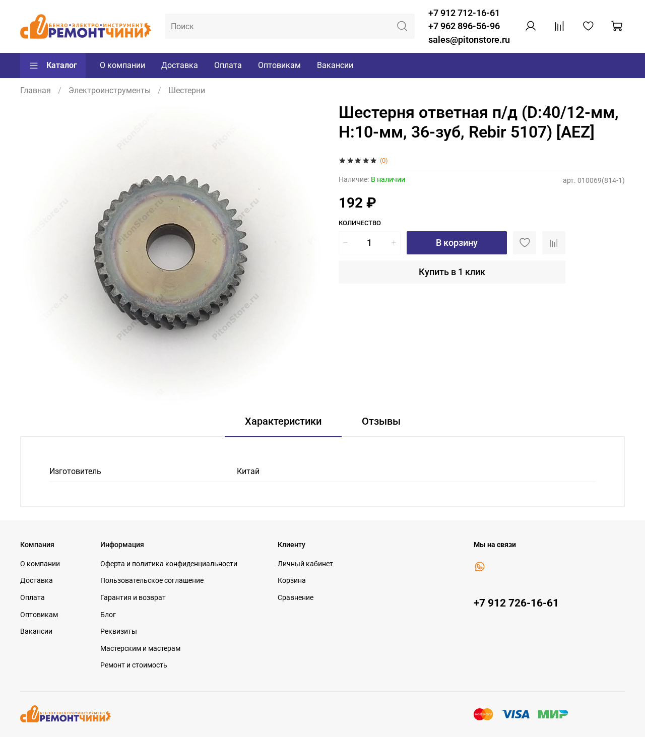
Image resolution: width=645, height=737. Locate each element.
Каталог (61, 65)
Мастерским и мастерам (140, 648)
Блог (108, 615)
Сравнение (295, 597)
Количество (360, 223)
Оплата (228, 65)
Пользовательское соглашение (152, 580)
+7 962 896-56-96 (464, 26)
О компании (122, 65)
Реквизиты (118, 631)
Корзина (292, 580)
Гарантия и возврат (133, 597)
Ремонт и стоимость (133, 665)
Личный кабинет (305, 564)
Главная (35, 90)
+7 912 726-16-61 (516, 603)
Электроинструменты (110, 90)
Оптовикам (279, 65)
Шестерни (186, 90)
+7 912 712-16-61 (464, 13)
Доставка (179, 65)
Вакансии (335, 65)
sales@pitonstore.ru (469, 40)
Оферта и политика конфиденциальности (168, 564)
